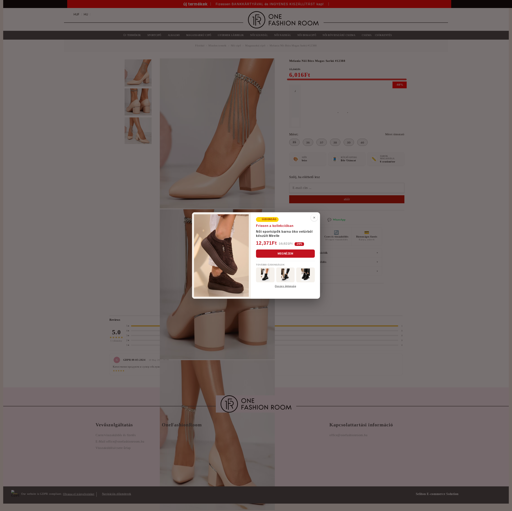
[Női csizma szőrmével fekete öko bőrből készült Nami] (285, 275)
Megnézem (285, 253)
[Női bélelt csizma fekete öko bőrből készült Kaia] (265, 275)
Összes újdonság (285, 286)
